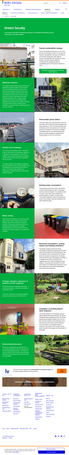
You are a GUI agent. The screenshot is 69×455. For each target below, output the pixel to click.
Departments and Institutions (18, 13)
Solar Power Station (50, 414)
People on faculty (49, 402)
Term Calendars (16, 406)
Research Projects (39, 404)
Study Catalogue (16, 411)
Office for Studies (17, 400)
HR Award (37, 418)
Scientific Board (38, 416)
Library (7, 428)
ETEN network (27, 404)
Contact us (48, 416)
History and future (50, 400)
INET (30, 428)
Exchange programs (6, 410)
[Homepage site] (12, 3)
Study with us (6, 394)
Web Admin (4, 437)
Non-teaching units (33, 13)
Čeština (65, 3)
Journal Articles (38, 406)
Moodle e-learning (14, 428)
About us (4, 13)
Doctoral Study (5, 405)
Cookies (34, 428)
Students (57, 9)
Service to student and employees (49, 13)
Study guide (15, 398)
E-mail (3, 428)
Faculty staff (48, 404)
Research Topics (38, 399)
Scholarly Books (38, 408)
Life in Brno (15, 413)
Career (62, 13)
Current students (16, 394)
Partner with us (27, 394)
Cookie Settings (15, 452)
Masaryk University (10, 436)
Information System (24, 428)
